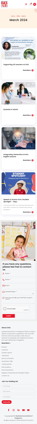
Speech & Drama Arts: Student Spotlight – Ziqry (16, 200)
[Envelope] (28, 410)
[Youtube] (23, 410)
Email (7, 285)
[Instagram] (13, 410)
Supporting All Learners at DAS (16, 64)
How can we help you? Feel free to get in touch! (18, 298)
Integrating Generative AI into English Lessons (15, 155)
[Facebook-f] (8, 410)
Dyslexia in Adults (10, 109)
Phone (7, 279)
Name (7, 273)
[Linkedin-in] (18, 410)
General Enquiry (10, 291)
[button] (26, 4)
